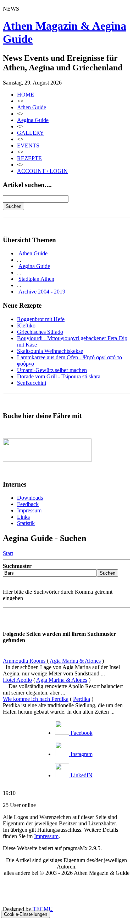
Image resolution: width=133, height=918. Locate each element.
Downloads (30, 498)
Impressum (29, 510)
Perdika (81, 699)
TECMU (43, 909)
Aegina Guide (33, 120)
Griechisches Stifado (40, 332)
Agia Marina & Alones (75, 661)
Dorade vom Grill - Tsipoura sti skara (58, 376)
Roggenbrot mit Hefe (41, 319)
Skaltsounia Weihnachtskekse (50, 351)
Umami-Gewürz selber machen (52, 370)
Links (23, 517)
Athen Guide (31, 107)
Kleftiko (26, 326)
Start (8, 553)
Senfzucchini (31, 383)
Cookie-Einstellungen (25, 914)
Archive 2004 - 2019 (41, 292)
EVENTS (28, 146)
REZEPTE (29, 158)
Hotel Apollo (17, 680)
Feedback (28, 504)
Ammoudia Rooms (25, 661)
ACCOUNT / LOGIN (42, 171)
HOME (25, 95)
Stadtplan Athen (36, 279)
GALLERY (30, 133)
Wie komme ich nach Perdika (35, 699)
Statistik (26, 523)
